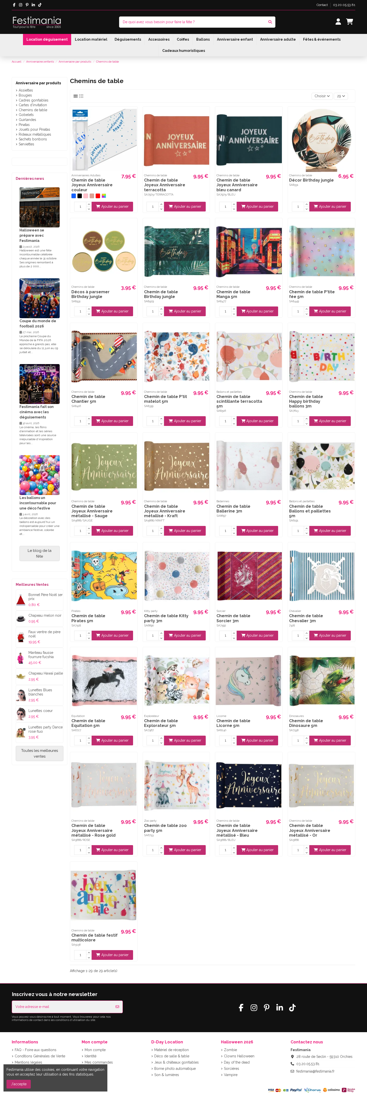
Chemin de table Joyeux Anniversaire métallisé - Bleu (237, 830)
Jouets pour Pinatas (34, 129)
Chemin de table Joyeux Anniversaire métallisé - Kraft (164, 511)
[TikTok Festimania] (39, 5)
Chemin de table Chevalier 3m (306, 618)
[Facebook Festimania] (14, 5)
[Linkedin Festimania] (33, 5)
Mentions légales (28, 1062)
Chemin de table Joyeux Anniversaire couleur (92, 185)
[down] (89, 208)
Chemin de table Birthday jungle (161, 294)
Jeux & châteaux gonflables (176, 1062)
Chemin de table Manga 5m (233, 294)
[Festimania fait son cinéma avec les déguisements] (39, 384)
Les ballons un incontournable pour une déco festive (37, 503)
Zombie (230, 1050)
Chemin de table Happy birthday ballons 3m (306, 401)
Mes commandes (99, 1062)
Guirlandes (27, 120)
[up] (89, 204)
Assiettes (26, 90)
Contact (323, 5)
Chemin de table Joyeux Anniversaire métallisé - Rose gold (93, 830)
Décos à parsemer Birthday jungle (90, 294)
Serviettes (26, 144)
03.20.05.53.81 (344, 5)
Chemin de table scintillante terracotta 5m (239, 401)
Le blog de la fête (39, 553)
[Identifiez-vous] (338, 22)
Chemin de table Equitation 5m (88, 723)
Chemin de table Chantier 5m (88, 399)
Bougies (25, 95)
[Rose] (85, 196)
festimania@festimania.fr (315, 1071)
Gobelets (26, 115)
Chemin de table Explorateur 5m (161, 723)
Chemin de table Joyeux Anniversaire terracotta (164, 185)
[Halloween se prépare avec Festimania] (39, 207)
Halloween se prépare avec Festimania (31, 235)
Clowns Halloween (239, 1056)
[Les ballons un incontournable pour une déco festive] (39, 475)
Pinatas (24, 125)
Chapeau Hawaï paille (45, 673)
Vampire (230, 1075)
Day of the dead (237, 1062)
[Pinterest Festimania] (27, 5)
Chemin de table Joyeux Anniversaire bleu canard (237, 185)
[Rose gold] (92, 196)
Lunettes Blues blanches (40, 692)
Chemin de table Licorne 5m (233, 723)
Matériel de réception (171, 1050)
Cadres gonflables (33, 100)
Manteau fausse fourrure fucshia (41, 655)
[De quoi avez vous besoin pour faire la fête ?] (270, 22)
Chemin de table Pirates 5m (88, 618)
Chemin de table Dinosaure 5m (306, 723)
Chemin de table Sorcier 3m (233, 618)
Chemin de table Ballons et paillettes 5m (310, 511)
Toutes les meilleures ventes (39, 753)
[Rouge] (98, 196)
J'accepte (18, 1084)
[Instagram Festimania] (20, 5)
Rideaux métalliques (35, 134)
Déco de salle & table (171, 1056)
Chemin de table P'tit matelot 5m (165, 399)
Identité (90, 1056)
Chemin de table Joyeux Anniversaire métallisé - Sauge (92, 511)
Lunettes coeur (40, 711)
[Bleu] (73, 196)
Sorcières (231, 1069)
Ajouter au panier (115, 206)
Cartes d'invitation (33, 105)
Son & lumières (166, 1075)
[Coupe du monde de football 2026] (39, 298)
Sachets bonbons (33, 139)
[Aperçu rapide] (133, 114)
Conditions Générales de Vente (40, 1056)
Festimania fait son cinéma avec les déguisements (36, 412)
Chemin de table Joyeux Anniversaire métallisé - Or (309, 830)
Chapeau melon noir (44, 615)
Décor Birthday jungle (311, 180)
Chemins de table (33, 110)
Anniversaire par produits (38, 83)
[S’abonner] (117, 1007)
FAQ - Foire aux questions (35, 1050)
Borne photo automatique (175, 1069)
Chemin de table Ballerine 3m (233, 508)
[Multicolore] (104, 196)
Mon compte (95, 1050)
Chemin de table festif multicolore (94, 937)
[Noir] (79, 196)
